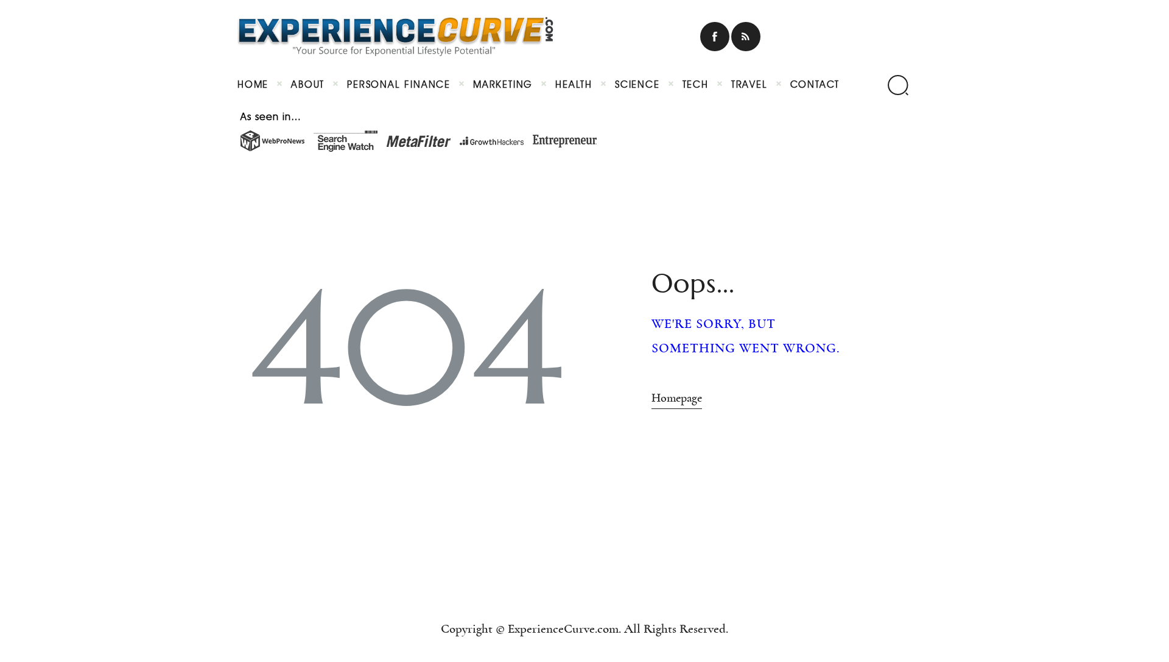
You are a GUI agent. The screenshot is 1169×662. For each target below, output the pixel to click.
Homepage (676, 398)
